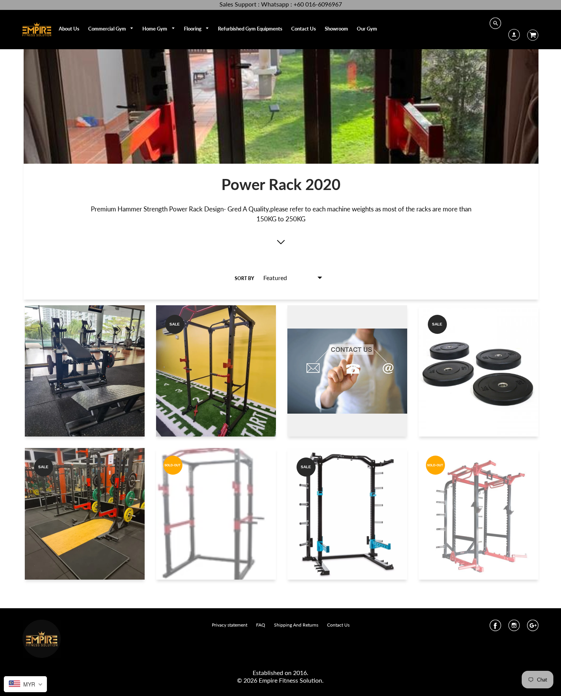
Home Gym (155, 29)
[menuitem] (69, 28)
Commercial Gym (107, 29)
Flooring (193, 29)
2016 (300, 672)
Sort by (244, 278)
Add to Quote (85, 383)
